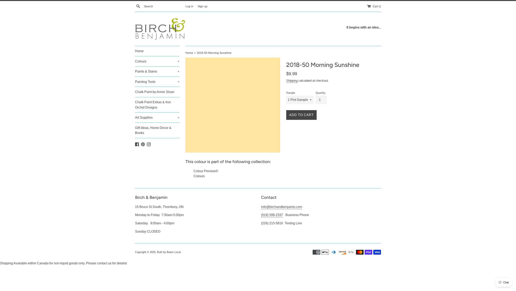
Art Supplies (157, 117)
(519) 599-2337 (272, 215)
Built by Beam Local (169, 252)
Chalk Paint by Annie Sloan (154, 92)
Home (139, 51)
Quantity (321, 92)
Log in (189, 6)
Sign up (202, 6)
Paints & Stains (157, 71)
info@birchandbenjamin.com (281, 207)
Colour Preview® (206, 171)
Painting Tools (157, 81)
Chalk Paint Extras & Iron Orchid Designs (153, 104)
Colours (157, 61)
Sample (290, 92)
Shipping (292, 80)
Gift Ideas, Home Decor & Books (153, 130)
